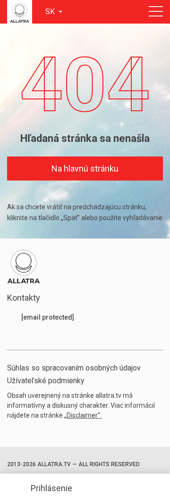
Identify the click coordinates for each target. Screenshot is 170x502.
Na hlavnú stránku (85, 168)
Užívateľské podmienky (46, 380)
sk (51, 11)
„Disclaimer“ (83, 415)
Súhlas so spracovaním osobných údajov (74, 367)
